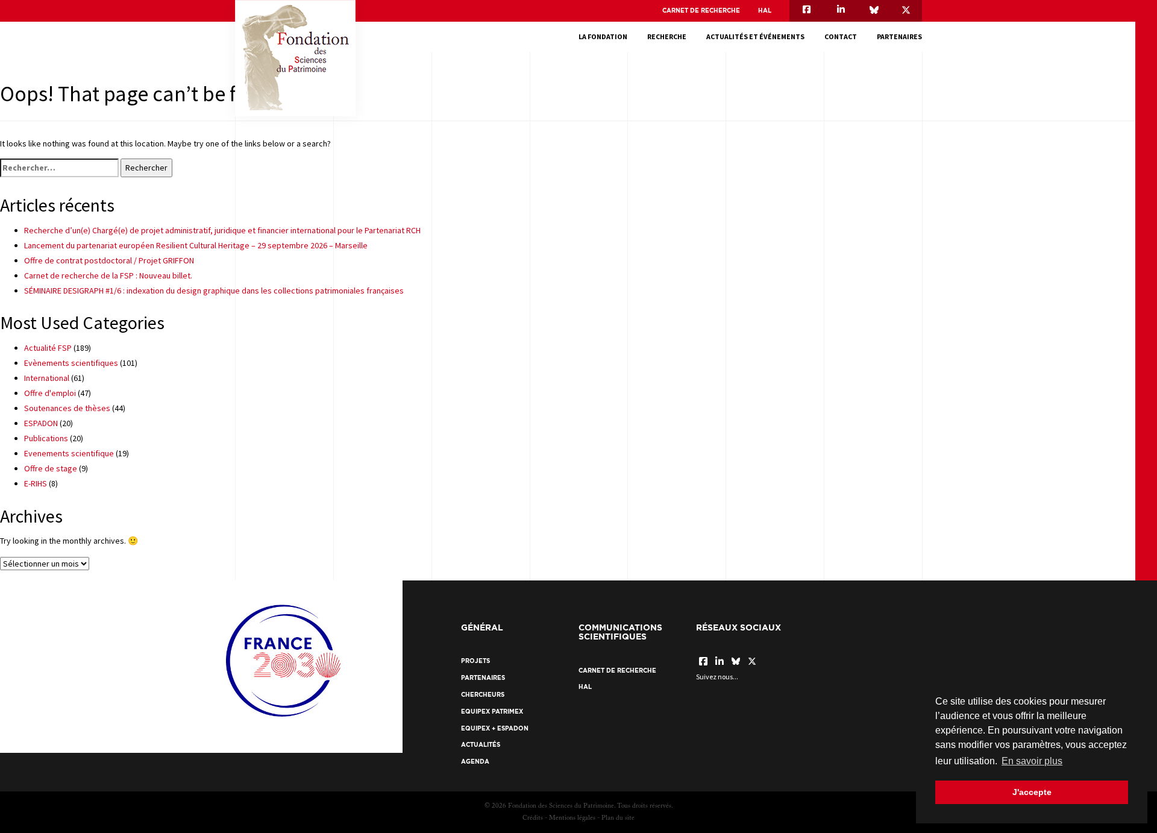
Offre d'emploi (50, 393)
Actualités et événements (755, 36)
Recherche (666, 36)
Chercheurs (482, 694)
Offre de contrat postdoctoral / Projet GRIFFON (109, 260)
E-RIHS (35, 483)
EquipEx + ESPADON (494, 728)
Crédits (532, 818)
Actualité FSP (48, 347)
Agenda (475, 761)
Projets (475, 661)
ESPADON (41, 423)
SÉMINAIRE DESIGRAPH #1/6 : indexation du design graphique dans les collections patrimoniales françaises (214, 290)
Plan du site (618, 818)
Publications (46, 438)
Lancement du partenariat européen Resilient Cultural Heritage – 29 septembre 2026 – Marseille (196, 245)
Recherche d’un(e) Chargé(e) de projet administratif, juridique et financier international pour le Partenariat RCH (222, 230)
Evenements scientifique (69, 453)
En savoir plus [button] (1032, 761)
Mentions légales (572, 818)
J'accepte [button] (1032, 792)
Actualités (480, 744)
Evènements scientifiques (71, 362)
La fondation (602, 36)
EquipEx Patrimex (492, 711)
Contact (840, 36)
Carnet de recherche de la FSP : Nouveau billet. (108, 275)
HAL (764, 10)
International (46, 377)
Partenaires (899, 36)
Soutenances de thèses (67, 408)
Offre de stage (50, 468)
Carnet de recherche (701, 10)
